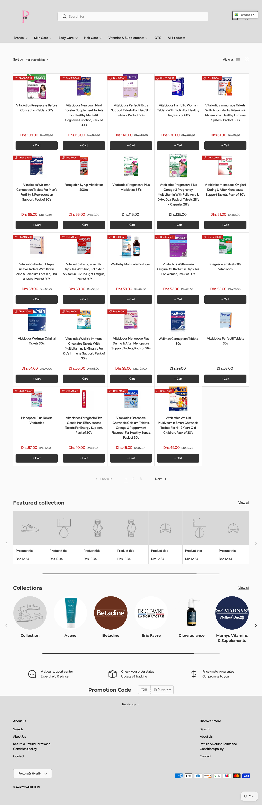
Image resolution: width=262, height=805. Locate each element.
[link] (103, 478)
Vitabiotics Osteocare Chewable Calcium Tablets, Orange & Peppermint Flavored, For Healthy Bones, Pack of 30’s (131, 427)
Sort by (18, 59)
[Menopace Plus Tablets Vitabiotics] (36, 399)
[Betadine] (111, 613)
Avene (70, 635)
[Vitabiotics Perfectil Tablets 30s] (225, 319)
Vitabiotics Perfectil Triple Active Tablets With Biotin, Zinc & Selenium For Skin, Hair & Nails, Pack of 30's (36, 271)
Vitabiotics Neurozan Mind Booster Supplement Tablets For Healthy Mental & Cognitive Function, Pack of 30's (83, 115)
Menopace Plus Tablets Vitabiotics (36, 420)
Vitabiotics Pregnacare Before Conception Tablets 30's (36, 107)
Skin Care (41, 38)
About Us (19, 736)
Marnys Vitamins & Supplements (232, 638)
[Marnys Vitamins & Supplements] (232, 613)
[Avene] (70, 613)
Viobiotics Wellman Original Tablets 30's (36, 340)
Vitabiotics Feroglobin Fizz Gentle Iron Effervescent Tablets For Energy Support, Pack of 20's (84, 425)
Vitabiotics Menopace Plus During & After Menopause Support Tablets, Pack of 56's (130, 343)
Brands (19, 38)
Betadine (110, 635)
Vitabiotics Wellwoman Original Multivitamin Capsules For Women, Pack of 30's (178, 269)
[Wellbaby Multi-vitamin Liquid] (131, 245)
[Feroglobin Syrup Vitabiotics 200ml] (83, 165)
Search (18, 729)
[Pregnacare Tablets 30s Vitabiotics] (225, 245)
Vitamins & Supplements (126, 38)
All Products (176, 38)
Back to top (129, 704)
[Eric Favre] (151, 613)
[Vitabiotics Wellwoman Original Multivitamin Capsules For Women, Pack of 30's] (178, 245)
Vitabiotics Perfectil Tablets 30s (225, 340)
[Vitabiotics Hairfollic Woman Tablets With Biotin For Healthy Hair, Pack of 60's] (178, 86)
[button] (245, 14)
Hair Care (91, 38)
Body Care (66, 38)
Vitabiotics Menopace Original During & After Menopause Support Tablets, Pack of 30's (225, 189)
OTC (158, 38)
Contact (18, 756)
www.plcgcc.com (30, 786)
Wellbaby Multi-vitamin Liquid (131, 264)
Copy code (164, 689)
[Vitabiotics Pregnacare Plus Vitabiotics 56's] (131, 165)
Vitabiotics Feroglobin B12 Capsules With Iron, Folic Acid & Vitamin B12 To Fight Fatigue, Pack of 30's (84, 271)
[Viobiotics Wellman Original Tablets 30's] (36, 319)
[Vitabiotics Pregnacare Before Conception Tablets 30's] (36, 86)
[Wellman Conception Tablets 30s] (178, 319)
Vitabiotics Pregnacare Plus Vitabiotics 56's (131, 187)
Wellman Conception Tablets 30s (178, 341)
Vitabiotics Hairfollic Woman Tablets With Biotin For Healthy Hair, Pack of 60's (178, 110)
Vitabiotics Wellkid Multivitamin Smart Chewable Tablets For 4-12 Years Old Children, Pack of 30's (178, 425)
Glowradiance (191, 635)
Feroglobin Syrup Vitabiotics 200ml (83, 187)
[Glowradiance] (191, 613)
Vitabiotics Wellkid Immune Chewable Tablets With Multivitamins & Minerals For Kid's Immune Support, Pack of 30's (84, 348)
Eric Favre (151, 635)
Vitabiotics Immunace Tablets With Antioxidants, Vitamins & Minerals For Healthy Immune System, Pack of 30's (225, 112)
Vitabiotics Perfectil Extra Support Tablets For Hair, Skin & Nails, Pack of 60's (131, 110)
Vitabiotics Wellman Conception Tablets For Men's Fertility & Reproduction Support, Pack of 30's (36, 192)
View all (243, 503)
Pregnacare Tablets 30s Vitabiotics (225, 266)
